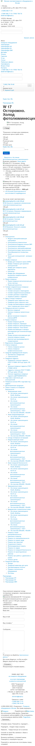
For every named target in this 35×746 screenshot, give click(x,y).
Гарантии (4, 56)
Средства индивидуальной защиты (16, 353)
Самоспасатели (13, 356)
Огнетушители (9, 236)
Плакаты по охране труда (16, 540)
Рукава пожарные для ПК (16, 322)
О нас (3, 58)
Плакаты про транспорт (15, 542)
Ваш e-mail (6, 617)
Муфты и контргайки (14, 289)
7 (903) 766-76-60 (8, 84)
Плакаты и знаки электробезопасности (14, 533)
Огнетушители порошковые (16, 246)
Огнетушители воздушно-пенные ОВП (20, 244)
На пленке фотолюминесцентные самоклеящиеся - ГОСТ (17, 409)
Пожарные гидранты (11, 358)
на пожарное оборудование (17, 676)
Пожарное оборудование (9, 43)
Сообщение (6, 629)
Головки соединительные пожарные (16, 287)
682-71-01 (7, 11)
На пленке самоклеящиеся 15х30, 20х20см (19, 394)
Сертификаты (5, 64)
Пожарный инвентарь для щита (18, 565)
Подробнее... (27, 717)
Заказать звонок (29, 38)
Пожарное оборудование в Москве (15, 707)
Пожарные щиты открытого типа (18, 302)
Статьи (3, 60)
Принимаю (5, 719)
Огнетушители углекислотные (17, 242)
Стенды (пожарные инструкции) (18, 438)
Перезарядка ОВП (7, 50)
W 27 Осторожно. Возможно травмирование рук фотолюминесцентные (17, 212)
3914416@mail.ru (8, 15)
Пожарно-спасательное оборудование (15, 570)
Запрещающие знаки (14, 391)
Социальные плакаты (14, 544)
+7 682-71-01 (6, 14)
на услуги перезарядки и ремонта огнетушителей (17, 680)
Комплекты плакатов (14, 536)
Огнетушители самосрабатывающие (19, 248)
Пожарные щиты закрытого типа (18, 300)
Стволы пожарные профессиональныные (15, 350)
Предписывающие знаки (15, 440)
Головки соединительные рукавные (19, 293)
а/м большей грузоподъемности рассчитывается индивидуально (15, 192)
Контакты (4, 68)
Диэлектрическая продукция (14, 385)
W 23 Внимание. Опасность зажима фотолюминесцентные (14, 228)
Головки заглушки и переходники (18, 291)
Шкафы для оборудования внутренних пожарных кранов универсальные (17, 275)
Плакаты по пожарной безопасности (19, 550)
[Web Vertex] (29, 711)
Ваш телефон (8, 623)
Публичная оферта (7, 62)
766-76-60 (17, 703)
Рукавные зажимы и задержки (17, 296)
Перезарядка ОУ (6, 48)
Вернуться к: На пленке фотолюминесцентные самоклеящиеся (15, 158)
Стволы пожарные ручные (16, 347)
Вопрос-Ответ (5, 66)
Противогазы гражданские (16, 354)
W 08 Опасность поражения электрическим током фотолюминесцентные (17, 204)
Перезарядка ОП (6, 46)
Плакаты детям (13, 559)
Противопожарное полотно (16, 567)
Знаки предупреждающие (16, 414)
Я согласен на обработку (15, 656)
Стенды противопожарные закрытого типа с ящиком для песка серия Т (19, 305)
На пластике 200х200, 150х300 (20, 412)
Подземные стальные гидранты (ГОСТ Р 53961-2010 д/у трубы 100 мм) (19, 362)
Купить (6, 153)
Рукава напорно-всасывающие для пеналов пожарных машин (19, 336)
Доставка (4, 52)
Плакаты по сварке (14, 548)
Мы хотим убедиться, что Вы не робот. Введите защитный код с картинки (15, 660)
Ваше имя (6, 610)
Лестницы (11, 573)
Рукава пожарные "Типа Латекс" (18, 327)
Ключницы (11, 271)
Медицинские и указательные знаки (19, 509)
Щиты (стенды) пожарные (13, 298)
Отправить (7, 664)
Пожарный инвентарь (12, 561)
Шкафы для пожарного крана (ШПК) (19, 262)
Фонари (10, 563)
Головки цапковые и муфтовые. (18, 294)
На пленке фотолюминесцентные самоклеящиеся (17, 403)
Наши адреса (21, 161)
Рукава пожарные (11, 320)
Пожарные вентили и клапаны (15, 308)
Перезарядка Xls (8, 103)
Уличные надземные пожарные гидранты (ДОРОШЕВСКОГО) (18, 375)
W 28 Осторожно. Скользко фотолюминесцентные (11, 220)
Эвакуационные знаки (15, 486)
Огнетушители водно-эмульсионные (19, 250)
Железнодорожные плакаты (17, 546)
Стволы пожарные (11, 345)
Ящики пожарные (11, 279)
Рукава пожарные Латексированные (19, 325)
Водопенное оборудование (14, 343)
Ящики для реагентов (15, 285)
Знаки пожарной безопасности (17, 463)
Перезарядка (5, 44)
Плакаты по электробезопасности (18, 538)
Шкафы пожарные (11, 260)
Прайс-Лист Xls (8, 99)
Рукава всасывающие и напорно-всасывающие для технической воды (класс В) (19, 331)
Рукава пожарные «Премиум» (17, 324)
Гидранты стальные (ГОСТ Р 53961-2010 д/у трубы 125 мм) (19, 371)
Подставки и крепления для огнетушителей (14, 379)
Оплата (3, 54)
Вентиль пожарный (14, 310)
